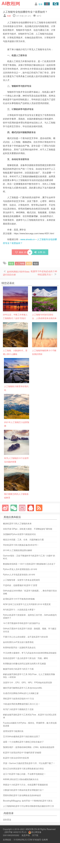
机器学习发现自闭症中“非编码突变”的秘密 (22, 752)
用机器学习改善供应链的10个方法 (18, 698)
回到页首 (7, 819)
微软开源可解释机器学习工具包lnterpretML (22, 687)
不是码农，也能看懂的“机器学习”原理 (20, 585)
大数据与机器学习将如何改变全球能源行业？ (23, 789)
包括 (35, 263)
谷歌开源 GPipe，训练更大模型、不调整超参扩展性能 (27, 528)
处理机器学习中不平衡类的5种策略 (19, 598)
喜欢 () (23, 252)
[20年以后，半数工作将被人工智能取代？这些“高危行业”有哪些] (15, 298)
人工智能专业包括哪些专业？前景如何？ (25, 11)
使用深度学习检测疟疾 (13, 731)
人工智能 (20, 263)
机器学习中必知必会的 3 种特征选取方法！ (44, 273)
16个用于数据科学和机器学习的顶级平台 (21, 623)
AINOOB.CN (31, 829)
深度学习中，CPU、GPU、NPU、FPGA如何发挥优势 (27, 682)
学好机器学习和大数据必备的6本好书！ (21, 544)
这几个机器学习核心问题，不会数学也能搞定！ (24, 773)
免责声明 (26, 835)
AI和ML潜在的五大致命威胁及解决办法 (20, 779)
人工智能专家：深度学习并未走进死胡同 (21, 579)
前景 (29, 263)
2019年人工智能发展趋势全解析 (17, 550)
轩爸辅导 (37, 839)
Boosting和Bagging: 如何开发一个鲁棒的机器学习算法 (27, 800)
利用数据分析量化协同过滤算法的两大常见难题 (24, 663)
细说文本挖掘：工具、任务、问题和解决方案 (23, 539)
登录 (40, 4)
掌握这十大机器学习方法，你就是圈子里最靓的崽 (25, 784)
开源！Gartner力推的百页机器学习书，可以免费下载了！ (29, 763)
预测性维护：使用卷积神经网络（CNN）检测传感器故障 (28, 747)
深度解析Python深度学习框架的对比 (19, 534)
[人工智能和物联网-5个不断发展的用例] (44, 334)
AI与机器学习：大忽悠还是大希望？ (19, 609)
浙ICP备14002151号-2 (15, 832)
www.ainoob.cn (27, 239)
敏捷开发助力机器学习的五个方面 (18, 668)
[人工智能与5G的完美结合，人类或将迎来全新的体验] (44, 298)
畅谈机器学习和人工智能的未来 (17, 523)
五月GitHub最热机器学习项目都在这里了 (21, 736)
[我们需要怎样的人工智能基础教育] (16, 477)
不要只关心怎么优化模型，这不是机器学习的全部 (25, 636)
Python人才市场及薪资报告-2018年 (19, 574)
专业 (11, 263)
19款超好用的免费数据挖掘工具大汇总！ (21, 703)
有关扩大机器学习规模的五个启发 (18, 709)
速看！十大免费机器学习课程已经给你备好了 (23, 741)
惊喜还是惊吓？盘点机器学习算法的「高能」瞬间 (25, 658)
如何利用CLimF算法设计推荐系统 (18, 642)
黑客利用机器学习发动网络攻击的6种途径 (22, 795)
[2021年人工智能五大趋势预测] (16, 406)
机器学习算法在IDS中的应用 (16, 757)
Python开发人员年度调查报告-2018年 (20, 569)
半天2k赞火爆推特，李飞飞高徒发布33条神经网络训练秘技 (30, 652)
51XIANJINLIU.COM (23, 839)
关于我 (35, 835)
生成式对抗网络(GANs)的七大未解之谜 (20, 693)
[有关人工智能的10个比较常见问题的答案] (16, 442)
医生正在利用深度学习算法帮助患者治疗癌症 (23, 768)
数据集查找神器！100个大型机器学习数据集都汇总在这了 (29, 563)
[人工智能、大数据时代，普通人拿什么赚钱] (15, 334)
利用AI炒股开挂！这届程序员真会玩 (19, 647)
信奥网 (45, 839)
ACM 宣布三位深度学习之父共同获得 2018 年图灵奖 (27, 604)
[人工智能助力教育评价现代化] (16, 370)
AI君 (9, 15)
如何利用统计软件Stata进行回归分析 (16, 273)
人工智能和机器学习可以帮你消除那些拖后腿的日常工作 (28, 806)
